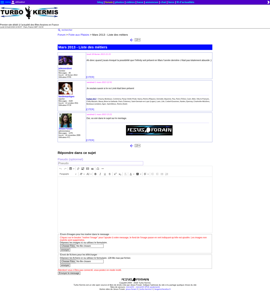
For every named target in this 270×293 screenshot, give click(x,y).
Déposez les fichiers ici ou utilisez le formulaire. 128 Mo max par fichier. (95, 258)
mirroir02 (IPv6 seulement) (148, 287)
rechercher (65, 30)
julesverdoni (65, 68)
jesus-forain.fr (132, 289)
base (140, 2)
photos (119, 2)
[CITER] (90, 77)
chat (163, 2)
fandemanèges (66, 96)
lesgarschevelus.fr (163, 289)
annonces (151, 2)
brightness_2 (268, 2)
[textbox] (135, 205)
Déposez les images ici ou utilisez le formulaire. (83, 242)
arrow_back (131, 40)
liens (171, 2)
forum (109, 2)
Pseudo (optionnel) (70, 159)
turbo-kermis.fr (146, 289)
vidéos (130, 2)
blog (100, 2)
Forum (62, 34)
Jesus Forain (65, 128)
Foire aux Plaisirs (78, 34)
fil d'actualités (185, 2)
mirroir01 (130, 287)
